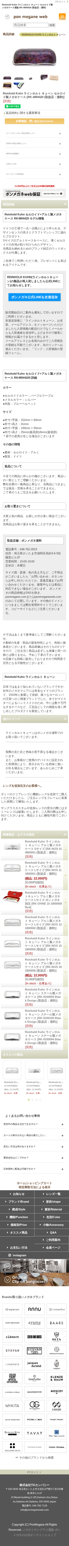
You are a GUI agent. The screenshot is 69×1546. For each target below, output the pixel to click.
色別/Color (53, 1217)
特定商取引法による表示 (34, 1187)
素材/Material (53, 1209)
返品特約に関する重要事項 (23, 112)
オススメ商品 (18, 1232)
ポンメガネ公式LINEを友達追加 (34, 297)
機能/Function (19, 1217)
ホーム (21, 1183)
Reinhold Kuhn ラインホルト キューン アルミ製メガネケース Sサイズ (34, 1082)
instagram (19, 1255)
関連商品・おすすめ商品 (18, 834)
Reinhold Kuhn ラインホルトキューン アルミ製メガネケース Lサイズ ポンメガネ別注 (43, 900)
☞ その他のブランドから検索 (35, 1457)
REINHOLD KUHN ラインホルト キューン (44, 34)
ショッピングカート (62, 17)
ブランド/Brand (18, 1201)
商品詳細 (8, 204)
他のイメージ (11, 719)
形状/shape (53, 1201)
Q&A (53, 1232)
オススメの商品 (13, 1054)
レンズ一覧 (53, 1193)
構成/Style (18, 1209)
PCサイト (60, 1)
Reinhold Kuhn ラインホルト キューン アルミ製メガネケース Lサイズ (12, 1082)
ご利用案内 (53, 1239)
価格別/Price (19, 1224)
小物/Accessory (53, 1224)
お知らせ (19, 1193)
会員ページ (53, 1247)
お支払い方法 (18, 1247)
